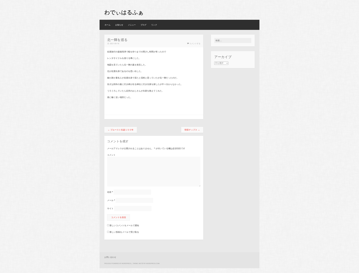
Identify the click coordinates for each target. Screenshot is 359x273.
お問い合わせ (110, 257)
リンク (154, 25)
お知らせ (119, 25)
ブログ (143, 25)
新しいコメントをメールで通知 (124, 225)
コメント (111, 155)
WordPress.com (152, 263)
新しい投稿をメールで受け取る (124, 232)
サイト (110, 208)
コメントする (194, 43)
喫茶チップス (192, 130)
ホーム (108, 25)
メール (111, 200)
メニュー (132, 25)
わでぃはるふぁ (124, 12)
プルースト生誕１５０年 (121, 130)
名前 (110, 192)
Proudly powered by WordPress (117, 263)
